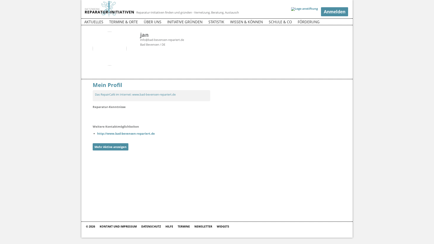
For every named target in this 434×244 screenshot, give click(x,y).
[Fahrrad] (154, 115)
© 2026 (90, 226)
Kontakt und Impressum (118, 226)
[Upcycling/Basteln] (177, 115)
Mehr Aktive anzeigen (110, 147)
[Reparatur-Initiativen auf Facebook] (336, 23)
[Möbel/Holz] (166, 115)
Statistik (216, 21)
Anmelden (334, 11)
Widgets (223, 226)
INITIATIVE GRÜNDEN (185, 21)
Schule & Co (280, 21)
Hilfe (169, 226)
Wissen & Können (246, 21)
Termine (184, 226)
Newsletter (203, 226)
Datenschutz (151, 226)
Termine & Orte (123, 21)
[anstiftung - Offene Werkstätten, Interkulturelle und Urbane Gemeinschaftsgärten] (304, 9)
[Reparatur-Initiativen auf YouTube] (344, 23)
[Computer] (132, 115)
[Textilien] (143, 115)
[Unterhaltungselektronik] (121, 115)
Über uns (152, 21)
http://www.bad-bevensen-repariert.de (126, 133)
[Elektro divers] (98, 115)
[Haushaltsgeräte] (109, 115)
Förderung (309, 21)
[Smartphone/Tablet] (188, 115)
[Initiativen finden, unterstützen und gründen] (109, 17)
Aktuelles (93, 21)
